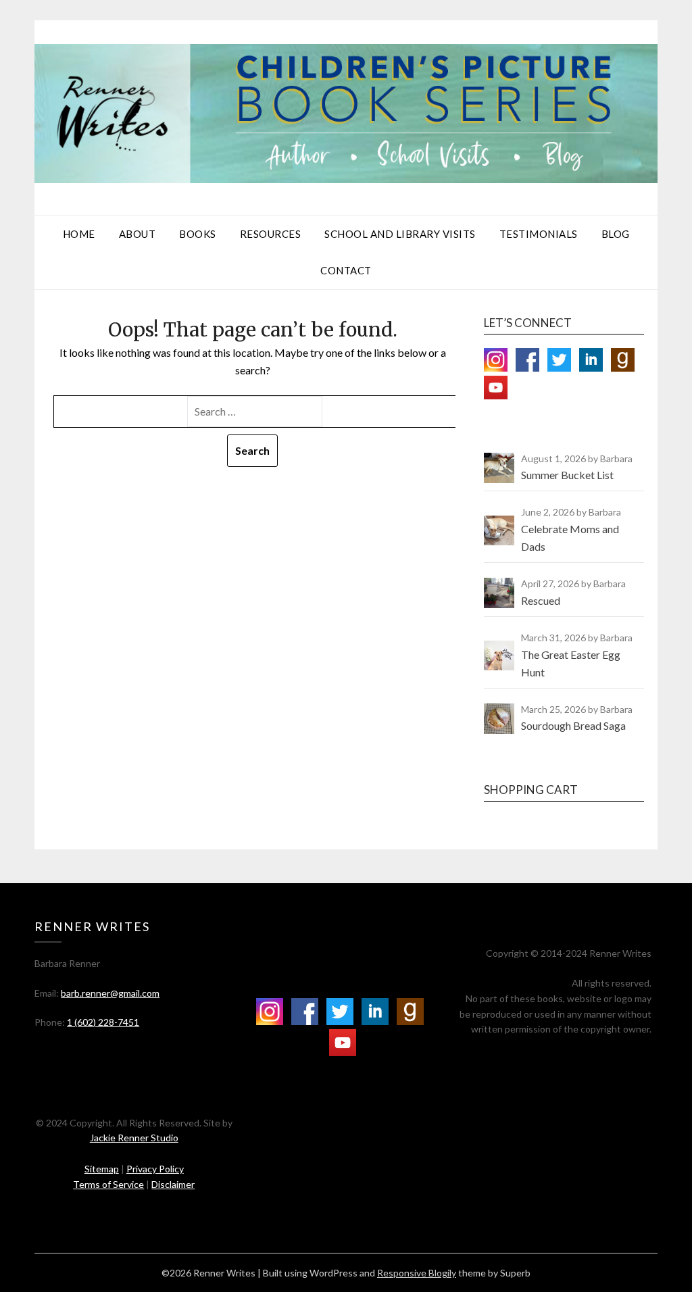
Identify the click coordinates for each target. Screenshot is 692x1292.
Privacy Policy (155, 1168)
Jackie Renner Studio (134, 1137)
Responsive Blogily (416, 1272)
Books (197, 234)
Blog (615, 234)
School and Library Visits (400, 234)
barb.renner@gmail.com (110, 993)
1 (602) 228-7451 (103, 1022)
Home (79, 234)
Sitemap (101, 1168)
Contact (346, 270)
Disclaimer (173, 1184)
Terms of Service (108, 1184)
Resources (270, 234)
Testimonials (538, 234)
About (137, 234)
